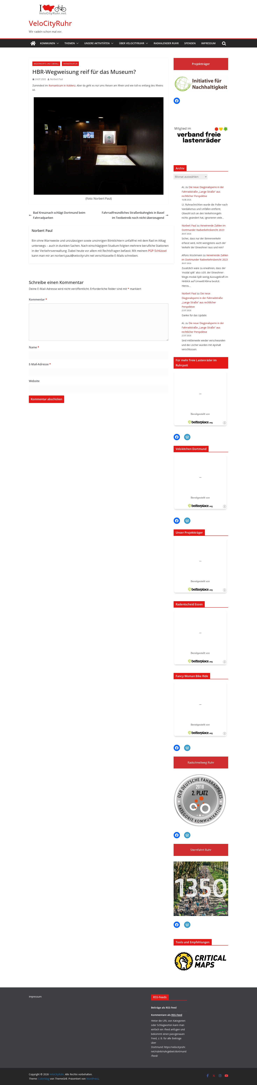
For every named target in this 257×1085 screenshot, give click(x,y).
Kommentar (38, 299)
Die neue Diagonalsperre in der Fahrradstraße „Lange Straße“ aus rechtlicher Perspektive (203, 191)
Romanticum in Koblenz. (62, 85)
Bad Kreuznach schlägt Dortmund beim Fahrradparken (59, 215)
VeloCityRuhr (50, 23)
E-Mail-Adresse (40, 364)
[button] (57, 43)
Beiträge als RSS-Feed (164, 1007)
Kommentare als (166, 1015)
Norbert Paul (56, 79)
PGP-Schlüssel (157, 251)
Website (34, 381)
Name (34, 347)
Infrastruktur (70, 64)
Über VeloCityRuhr (131, 43)
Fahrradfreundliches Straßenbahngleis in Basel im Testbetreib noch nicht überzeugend (133, 215)
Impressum (208, 43)
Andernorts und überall (46, 64)
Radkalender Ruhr (166, 43)
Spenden (190, 43)
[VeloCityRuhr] (33, 43)
